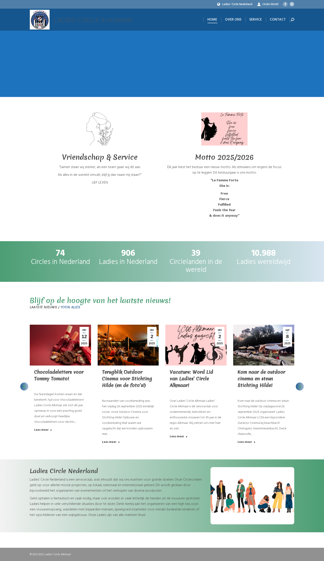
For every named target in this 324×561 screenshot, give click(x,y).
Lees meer (41, 430)
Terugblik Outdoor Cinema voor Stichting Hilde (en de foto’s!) (127, 379)
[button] (24, 386)
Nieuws (38, 385)
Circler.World (270, 4)
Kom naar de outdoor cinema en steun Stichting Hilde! (261, 379)
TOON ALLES (70, 307)
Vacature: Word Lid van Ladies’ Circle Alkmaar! (191, 379)
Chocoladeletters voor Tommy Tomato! (59, 375)
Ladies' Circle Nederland (237, 4)
